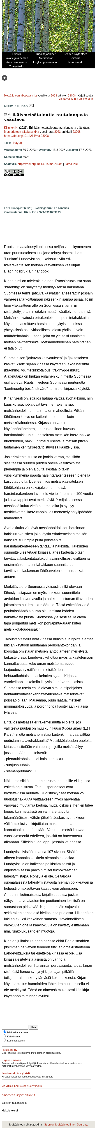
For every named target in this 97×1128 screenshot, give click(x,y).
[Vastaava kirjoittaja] (31, 106)
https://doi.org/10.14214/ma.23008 (26, 135)
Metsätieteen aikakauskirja (20, 95)
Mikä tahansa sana (17, 1032)
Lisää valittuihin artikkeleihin (76, 98)
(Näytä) (17, 143)
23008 (72, 95)
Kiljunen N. (11, 127)
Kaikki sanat (14, 1036)
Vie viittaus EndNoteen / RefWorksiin (22, 1086)
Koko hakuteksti (16, 1040)
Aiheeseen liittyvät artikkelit (18, 1095)
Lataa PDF (72, 164)
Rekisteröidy (9, 1049)
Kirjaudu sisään (11, 1060)
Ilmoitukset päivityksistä (16, 1073)
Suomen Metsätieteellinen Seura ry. (66, 1124)
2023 (54, 95)
